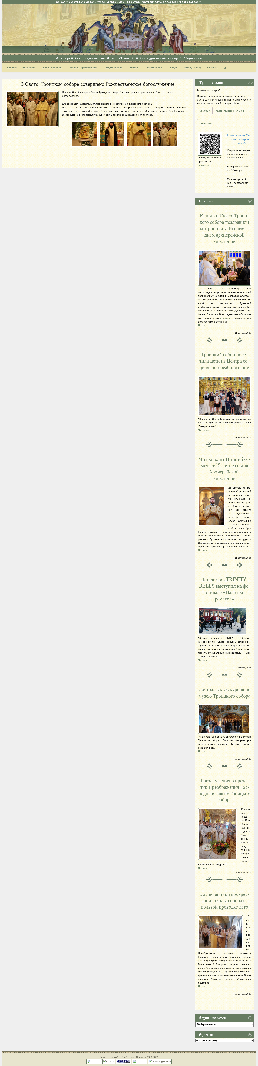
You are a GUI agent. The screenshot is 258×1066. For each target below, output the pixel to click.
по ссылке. (204, 165)
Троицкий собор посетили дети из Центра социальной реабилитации (224, 361)
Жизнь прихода (52, 67)
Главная (12, 67)
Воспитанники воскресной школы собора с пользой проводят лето (224, 900)
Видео (174, 67)
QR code (205, 110)
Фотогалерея (154, 67)
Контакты (213, 67)
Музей (134, 67)
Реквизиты (206, 123)
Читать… (204, 325)
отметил (225, 318)
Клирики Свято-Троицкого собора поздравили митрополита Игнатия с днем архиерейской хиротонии (224, 228)
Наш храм (28, 67)
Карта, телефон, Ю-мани (230, 110)
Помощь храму (192, 67)
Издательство (114, 67)
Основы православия (83, 67)
